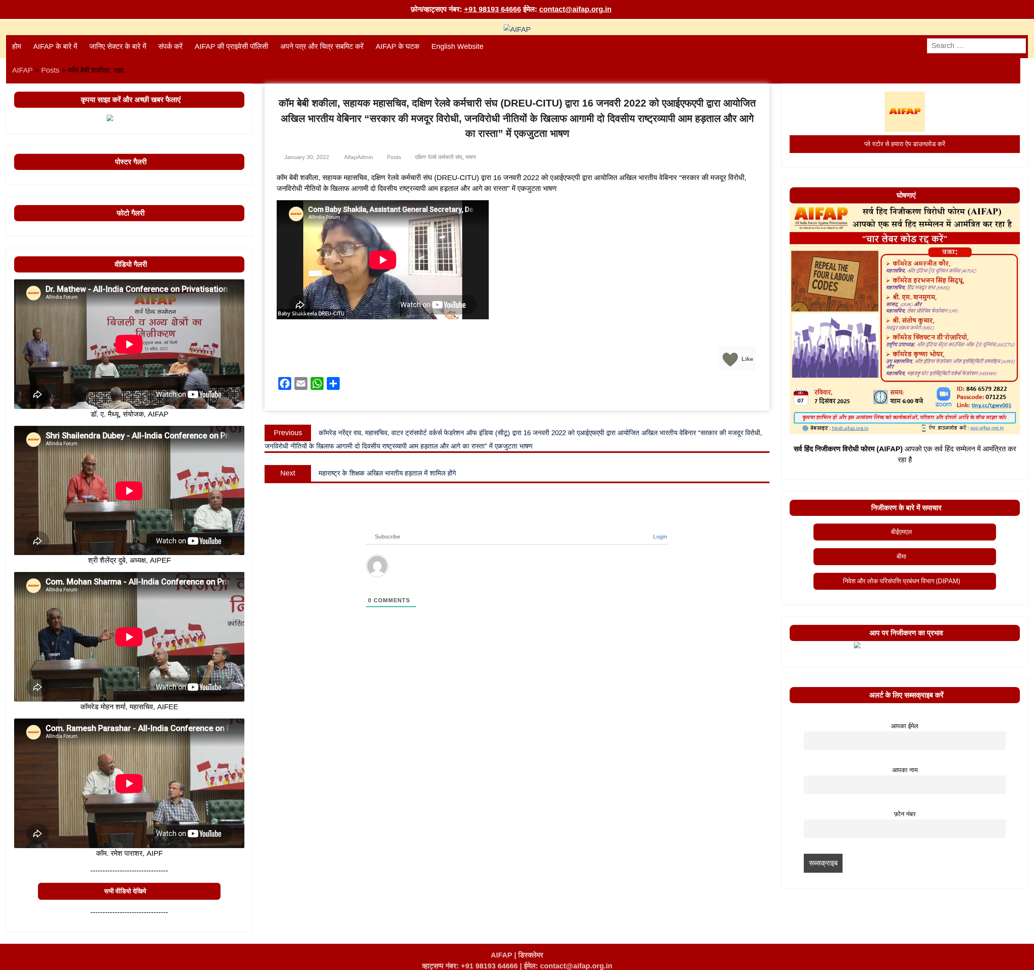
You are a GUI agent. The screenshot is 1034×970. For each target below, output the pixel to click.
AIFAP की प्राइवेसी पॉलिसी (231, 46)
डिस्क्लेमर (530, 955)
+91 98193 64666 (492, 9)
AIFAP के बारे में (55, 46)
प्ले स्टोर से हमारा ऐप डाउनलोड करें (904, 143)
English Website (457, 46)
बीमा (901, 556)
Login (659, 536)
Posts (394, 157)
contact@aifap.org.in (575, 9)
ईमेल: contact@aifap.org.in (568, 966)
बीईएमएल (901, 531)
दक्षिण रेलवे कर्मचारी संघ (438, 157)
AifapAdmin (358, 157)
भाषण (470, 157)
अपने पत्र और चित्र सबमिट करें (322, 46)
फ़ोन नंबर (905, 813)
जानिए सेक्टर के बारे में (117, 46)
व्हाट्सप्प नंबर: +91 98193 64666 (470, 966)
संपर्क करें (170, 46)
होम (16, 46)
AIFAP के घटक (397, 46)
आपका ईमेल (904, 725)
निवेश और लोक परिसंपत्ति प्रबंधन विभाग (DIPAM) (901, 581)
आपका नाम (905, 769)
